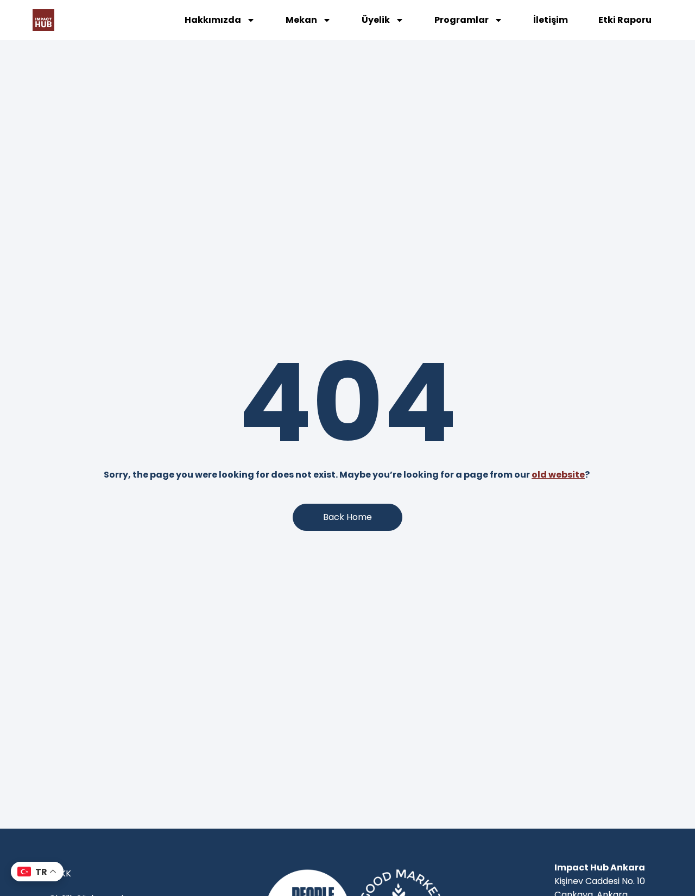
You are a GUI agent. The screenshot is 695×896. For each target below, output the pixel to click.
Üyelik (376, 20)
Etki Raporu (625, 20)
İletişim (550, 20)
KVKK (60, 873)
